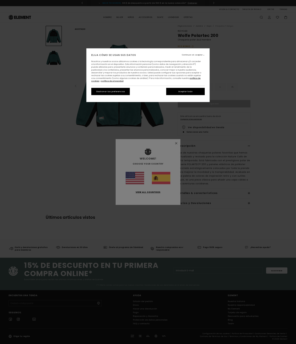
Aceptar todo (185, 91)
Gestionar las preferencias (110, 91)
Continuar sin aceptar (192, 55)
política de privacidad (112, 81)
